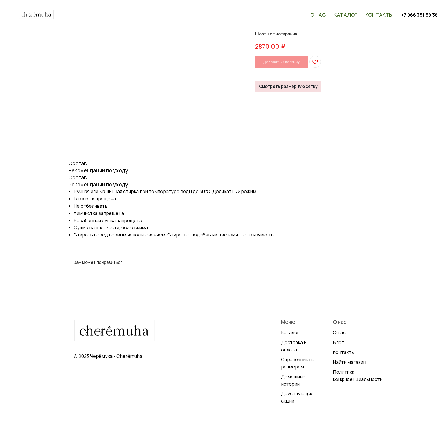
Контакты (379, 14)
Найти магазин (349, 362)
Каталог (346, 14)
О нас (318, 14)
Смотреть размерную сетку (288, 86)
